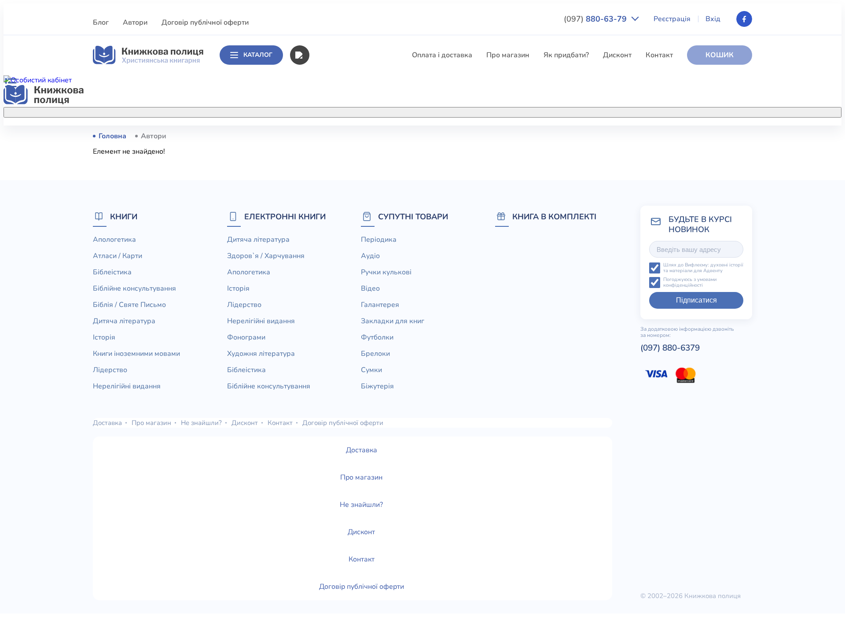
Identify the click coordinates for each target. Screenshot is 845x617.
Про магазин (507, 55)
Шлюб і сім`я (330, 364)
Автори (135, 22)
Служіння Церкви (338, 315)
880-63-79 (596, 19)
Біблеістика (328, 168)
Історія (320, 233)
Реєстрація (672, 19)
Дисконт (617, 55)
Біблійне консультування (350, 184)
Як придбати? (566, 55)
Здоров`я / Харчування (347, 380)
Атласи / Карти (333, 152)
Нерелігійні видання (342, 282)
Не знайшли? (201, 422)
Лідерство (325, 266)
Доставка (107, 422)
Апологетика (330, 135)
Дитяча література (339, 217)
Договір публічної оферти (205, 22)
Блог (101, 22)
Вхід (712, 19)
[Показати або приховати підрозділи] (432, 110)
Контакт (659, 55)
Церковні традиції (338, 298)
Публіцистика (331, 331)
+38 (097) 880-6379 (641, 136)
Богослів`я (327, 347)
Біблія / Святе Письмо (345, 201)
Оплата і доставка (442, 55)
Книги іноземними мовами (352, 250)
